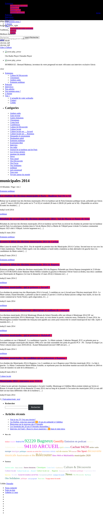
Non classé (14, 159)
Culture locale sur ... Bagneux (47, 471)
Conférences (15, 125)
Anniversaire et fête (26, 455)
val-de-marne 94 (63, 451)
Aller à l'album (6, 47)
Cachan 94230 (79, 447)
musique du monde (17, 154)
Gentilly (59, 441)
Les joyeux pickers (17, 152)
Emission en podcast (75, 441)
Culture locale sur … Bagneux (22, 134)
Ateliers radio (15, 113)
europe (8, 451)
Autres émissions (16, 118)
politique (13, 168)
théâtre (7, 442)
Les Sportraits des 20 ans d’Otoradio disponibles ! (29, 426)
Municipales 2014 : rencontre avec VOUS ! (21, 381)
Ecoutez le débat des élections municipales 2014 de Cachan (29, 241)
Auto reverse (15, 116)
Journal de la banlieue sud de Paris (23, 150)
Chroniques (14, 120)
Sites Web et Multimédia (63, 455)
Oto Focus (14, 163)
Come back (14, 122)
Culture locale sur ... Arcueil (26, 471)
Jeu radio (13, 147)
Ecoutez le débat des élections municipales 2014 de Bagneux (30, 264)
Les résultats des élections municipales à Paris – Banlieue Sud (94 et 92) (35, 196)
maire (12, 441)
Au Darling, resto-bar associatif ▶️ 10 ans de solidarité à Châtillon (36, 422)
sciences (67, 447)
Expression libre (16, 143)
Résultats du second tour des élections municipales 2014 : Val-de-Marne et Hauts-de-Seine (45, 219)
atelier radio (94, 447)
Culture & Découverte (19, 127)
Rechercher (31, 37)
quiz (62, 447)
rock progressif (16, 170)
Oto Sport (82, 451)
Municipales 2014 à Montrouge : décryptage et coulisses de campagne (34, 310)
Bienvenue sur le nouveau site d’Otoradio (26, 424)
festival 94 (20, 442)
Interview (14, 145)
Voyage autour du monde (20, 174)
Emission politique (17, 140)
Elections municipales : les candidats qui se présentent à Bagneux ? (33, 358)
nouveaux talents (48, 451)
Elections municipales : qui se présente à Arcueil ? (25, 287)
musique (15, 451)
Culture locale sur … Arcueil (21, 131)
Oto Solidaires (15, 165)
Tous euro (14, 172)
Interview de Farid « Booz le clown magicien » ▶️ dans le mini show (37, 429)
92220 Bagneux (39, 440)
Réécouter (44, 455)
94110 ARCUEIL (41, 446)
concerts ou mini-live (34, 451)
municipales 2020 (82, 455)
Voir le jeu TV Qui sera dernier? (23, 419)
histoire (73, 451)
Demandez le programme (20, 136)
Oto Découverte (16, 161)
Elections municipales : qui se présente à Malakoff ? (26, 335)
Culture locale (15, 129)
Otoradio (9, 483)
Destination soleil (17, 138)
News (12, 156)
